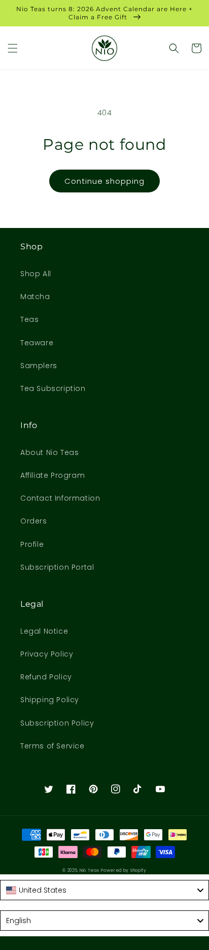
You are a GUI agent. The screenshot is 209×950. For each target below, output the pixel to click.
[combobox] (104, 890)
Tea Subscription (53, 388)
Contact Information (60, 498)
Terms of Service (52, 746)
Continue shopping (104, 181)
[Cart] (196, 48)
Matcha (35, 296)
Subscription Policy (57, 723)
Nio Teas (89, 870)
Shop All (35, 274)
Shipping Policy (49, 700)
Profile (32, 544)
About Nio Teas (49, 452)
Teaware (36, 343)
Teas (29, 319)
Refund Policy (46, 677)
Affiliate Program (52, 475)
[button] (13, 48)
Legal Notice (44, 631)
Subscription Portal (57, 567)
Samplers (38, 366)
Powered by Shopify (124, 870)
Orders (33, 521)
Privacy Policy (46, 654)
